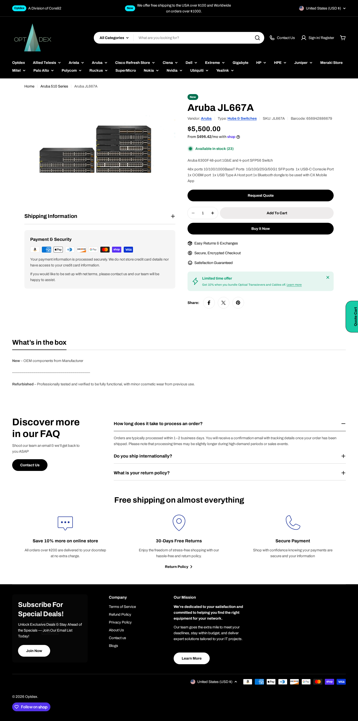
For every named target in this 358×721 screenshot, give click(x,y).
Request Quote (261, 195)
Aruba (206, 118)
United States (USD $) (323, 8)
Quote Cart (356, 316)
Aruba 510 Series (54, 86)
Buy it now (260, 229)
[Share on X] (223, 303)
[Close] (327, 277)
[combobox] (179, 38)
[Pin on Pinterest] (238, 303)
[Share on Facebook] (209, 303)
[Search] (257, 38)
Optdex (31, 697)
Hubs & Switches (242, 118)
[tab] (39, 344)
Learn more (294, 284)
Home (29, 86)
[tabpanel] (179, 372)
